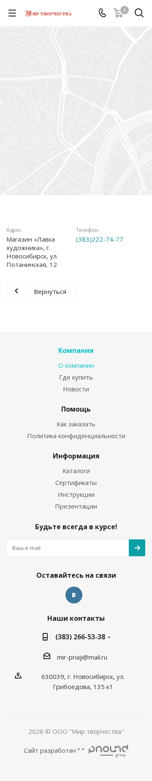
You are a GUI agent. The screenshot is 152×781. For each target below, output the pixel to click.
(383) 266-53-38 (80, 636)
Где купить (76, 377)
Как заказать (76, 424)
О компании (76, 365)
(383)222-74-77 (99, 239)
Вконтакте (73, 595)
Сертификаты (76, 482)
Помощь (76, 409)
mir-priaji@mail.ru (82, 657)
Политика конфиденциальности (76, 435)
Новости (76, 389)
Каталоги (76, 470)
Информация (76, 456)
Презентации (76, 506)
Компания (76, 350)
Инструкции (76, 494)
